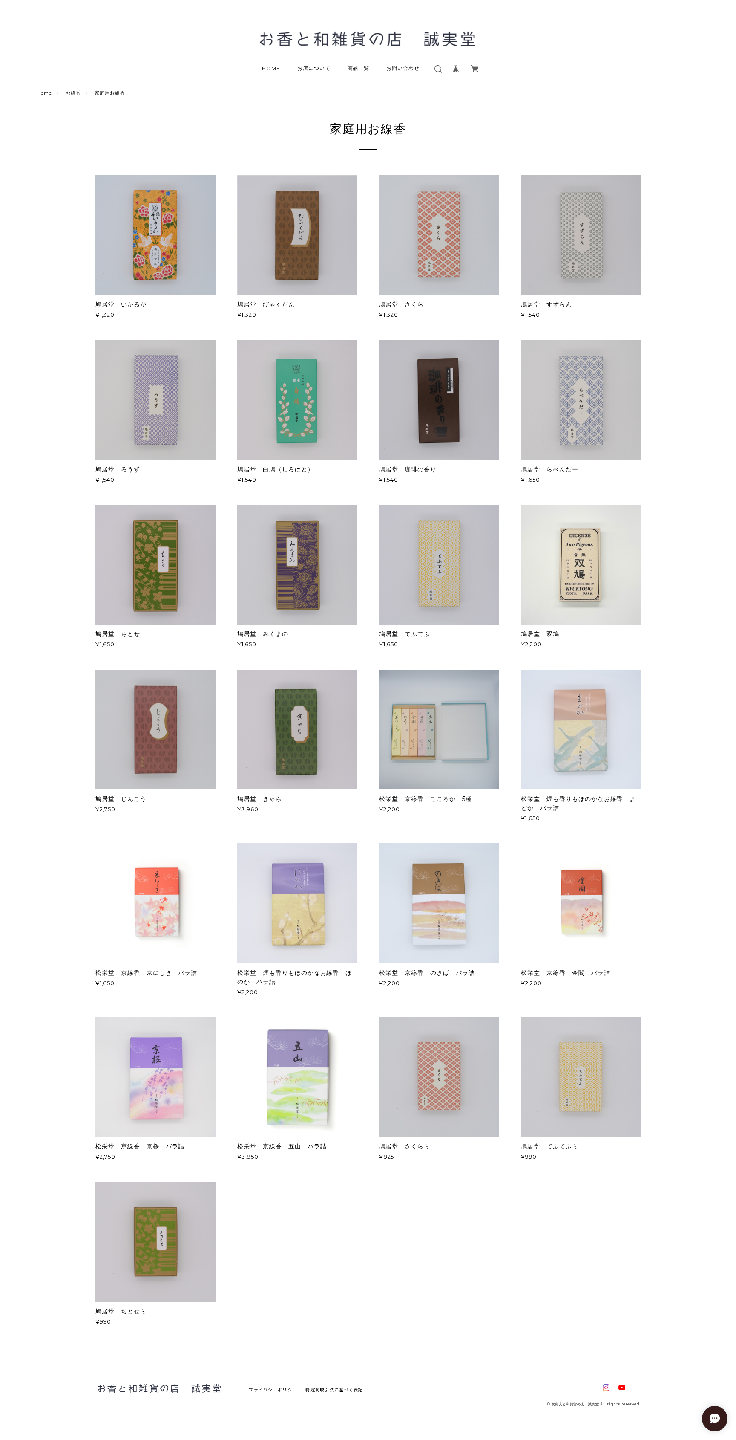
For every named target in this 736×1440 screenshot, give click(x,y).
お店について (314, 68)
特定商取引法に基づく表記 (334, 1389)
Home (44, 93)
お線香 (73, 93)
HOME (271, 68)
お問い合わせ (403, 68)
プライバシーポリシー (273, 1389)
